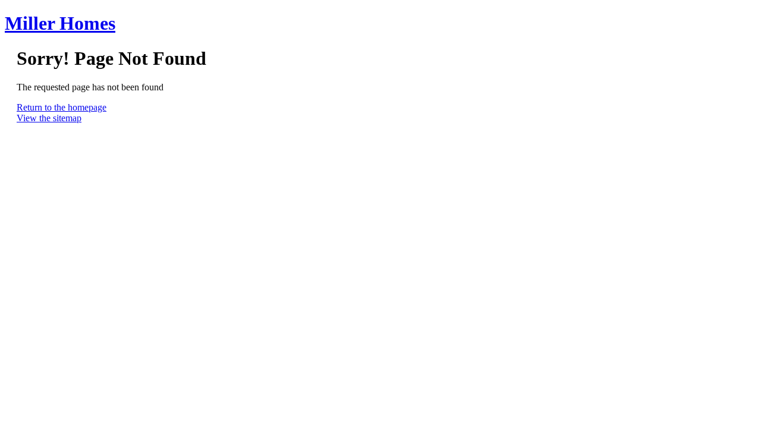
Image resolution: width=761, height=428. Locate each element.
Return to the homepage (61, 107)
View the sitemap (49, 118)
